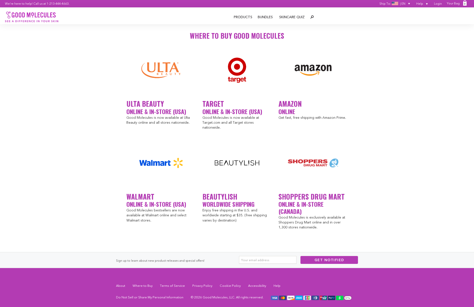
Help (420, 3)
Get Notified (329, 260)
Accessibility (257, 286)
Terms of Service (172, 286)
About (120, 286)
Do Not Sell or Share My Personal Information (149, 297)
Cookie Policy (230, 286)
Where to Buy (143, 286)
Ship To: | (392, 3)
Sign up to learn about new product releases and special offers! (160, 260)
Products (243, 17)
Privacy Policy (202, 286)
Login (438, 3)
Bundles (265, 17)
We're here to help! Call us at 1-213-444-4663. (37, 3)
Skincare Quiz (292, 17)
